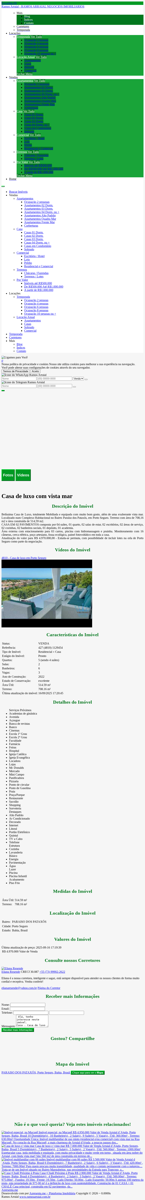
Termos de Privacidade (15, 371)
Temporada (23, 36)
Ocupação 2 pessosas (36, 84)
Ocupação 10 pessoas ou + (40, 53)
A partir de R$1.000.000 (38, 172)
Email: (5, 1008)
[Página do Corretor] (12, 968)
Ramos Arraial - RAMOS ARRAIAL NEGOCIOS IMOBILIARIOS (43, 6)
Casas (27, 63)
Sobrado (29, 67)
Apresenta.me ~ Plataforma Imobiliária (52, 1193)
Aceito (35, 371)
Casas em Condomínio (37, 128)
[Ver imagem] (72, 393)
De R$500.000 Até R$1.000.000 (43, 168)
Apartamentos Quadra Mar (40, 101)
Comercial (30, 70)
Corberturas (31, 107)
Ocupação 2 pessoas (36, 40)
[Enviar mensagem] (86, 379)
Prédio (28, 145)
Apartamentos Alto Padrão (40, 97)
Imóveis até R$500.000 (38, 165)
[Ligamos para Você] (15, 357)
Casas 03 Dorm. (33, 121)
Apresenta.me (10, 1190)
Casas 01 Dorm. (33, 114)
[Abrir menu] (3, 185)
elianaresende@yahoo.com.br (19, 988)
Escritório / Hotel (34, 138)
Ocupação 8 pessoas (36, 50)
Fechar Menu (24, 73)
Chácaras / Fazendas (36, 155)
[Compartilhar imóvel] (3, 390)
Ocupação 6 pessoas (36, 46)
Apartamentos (32, 60)
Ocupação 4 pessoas (36, 43)
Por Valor (22, 162)
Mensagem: (8, 1026)
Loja (27, 141)
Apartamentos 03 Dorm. (38, 90)
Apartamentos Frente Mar (39, 104)
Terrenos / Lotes (33, 158)
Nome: (6, 1004)
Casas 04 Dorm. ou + (37, 124)
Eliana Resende (11, 971)
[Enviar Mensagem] (74, 386)
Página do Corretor (49, 988)
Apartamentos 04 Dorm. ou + (41, 94)
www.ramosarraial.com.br (34, 1196)
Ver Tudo (36, 36)
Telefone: (7, 1012)
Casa (19, 111)
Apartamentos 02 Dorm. (38, 87)
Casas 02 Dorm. (33, 118)
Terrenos (22, 151)
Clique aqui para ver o (87, 1072)
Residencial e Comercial (38, 148)
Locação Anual (26, 57)
